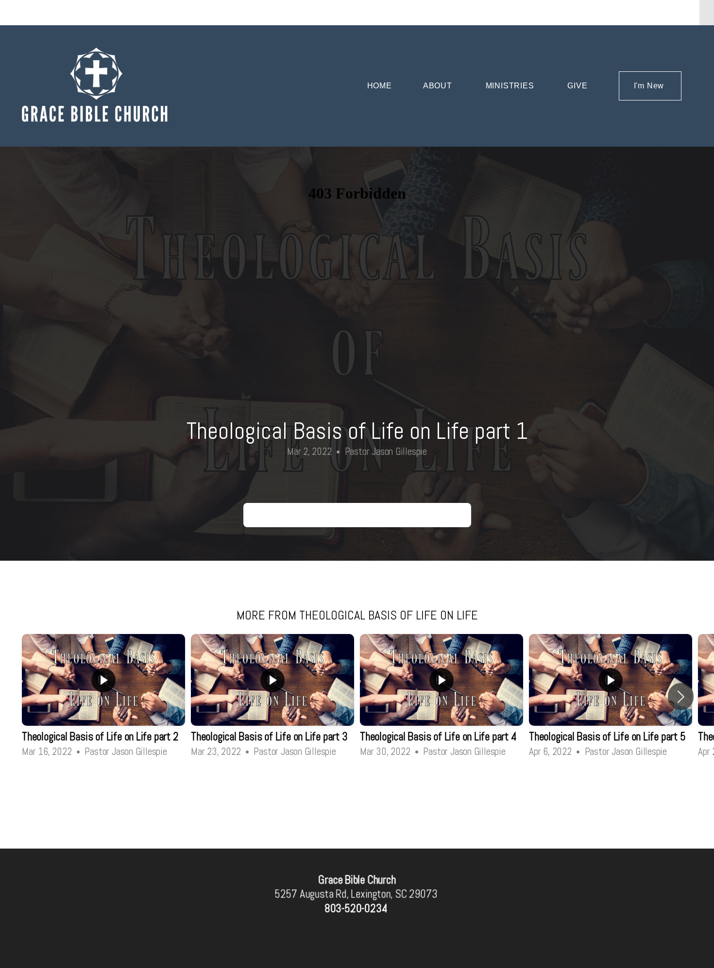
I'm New (650, 86)
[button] (680, 696)
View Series (357, 785)
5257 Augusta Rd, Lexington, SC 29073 (356, 893)
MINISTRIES (511, 86)
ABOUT (439, 86)
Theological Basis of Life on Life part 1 (357, 514)
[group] (103, 696)
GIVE (577, 86)
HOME (379, 86)
